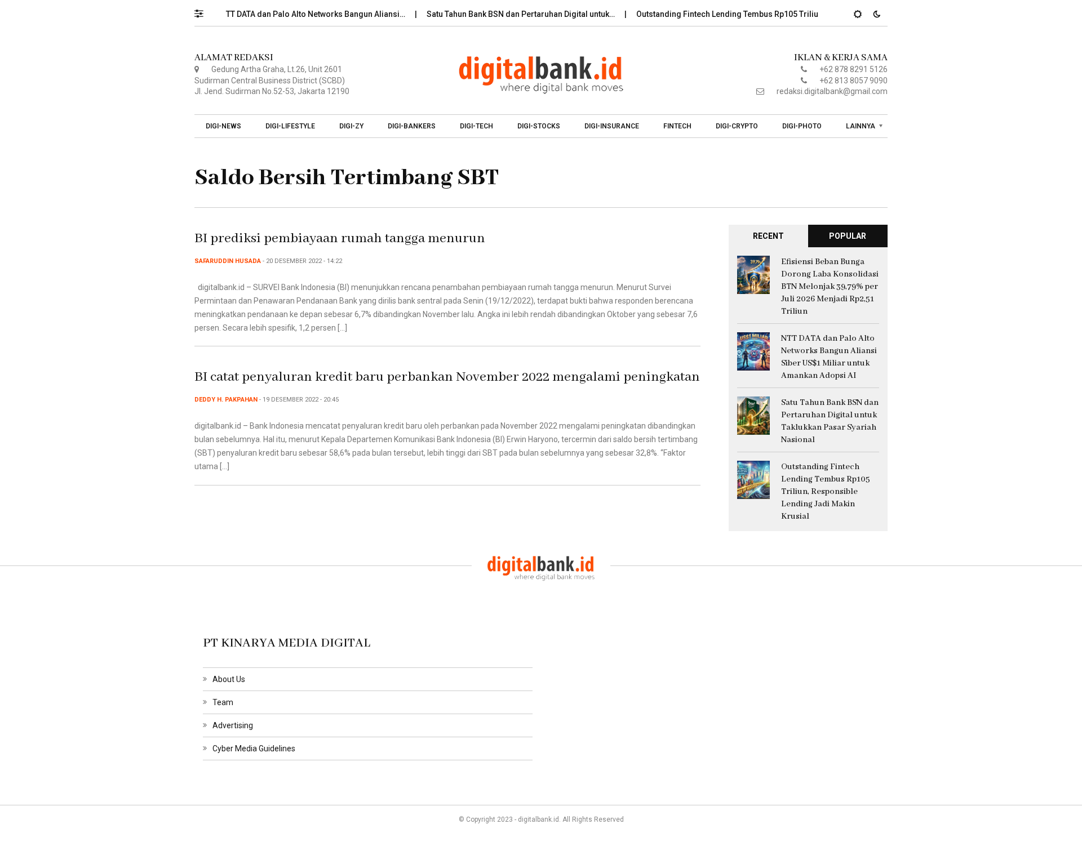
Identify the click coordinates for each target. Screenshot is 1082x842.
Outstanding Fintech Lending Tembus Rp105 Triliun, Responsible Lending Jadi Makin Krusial (825, 492)
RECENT (768, 235)
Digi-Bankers (412, 126)
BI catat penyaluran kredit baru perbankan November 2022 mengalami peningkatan (447, 377)
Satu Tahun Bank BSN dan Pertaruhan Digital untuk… (507, 14)
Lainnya (860, 126)
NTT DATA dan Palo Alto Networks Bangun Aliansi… (299, 14)
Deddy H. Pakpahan (226, 399)
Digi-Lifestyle (290, 126)
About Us (228, 679)
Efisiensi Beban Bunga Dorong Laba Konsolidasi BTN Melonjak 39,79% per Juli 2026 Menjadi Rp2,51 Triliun (830, 287)
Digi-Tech (476, 126)
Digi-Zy (351, 126)
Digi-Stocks (538, 126)
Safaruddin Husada (227, 261)
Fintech (677, 126)
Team (222, 702)
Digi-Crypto (737, 126)
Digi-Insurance (611, 126)
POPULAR (847, 235)
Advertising (232, 725)
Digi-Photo (802, 126)
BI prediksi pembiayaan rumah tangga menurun (339, 238)
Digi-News (223, 126)
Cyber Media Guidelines (253, 748)
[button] (204, 10)
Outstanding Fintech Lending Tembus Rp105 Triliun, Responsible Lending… (759, 14)
